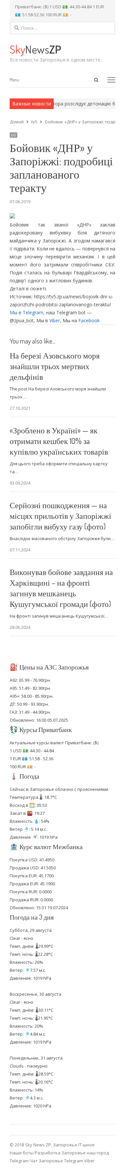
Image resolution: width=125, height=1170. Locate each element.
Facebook (89, 320)
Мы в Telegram (26, 312)
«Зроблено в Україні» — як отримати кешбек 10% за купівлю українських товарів (59, 441)
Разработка (48, 1153)
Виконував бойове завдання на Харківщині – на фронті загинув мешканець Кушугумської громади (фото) (61, 588)
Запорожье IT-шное (74, 1145)
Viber (54, 320)
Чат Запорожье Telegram (56, 1161)
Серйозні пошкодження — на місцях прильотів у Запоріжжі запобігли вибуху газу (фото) (60, 515)
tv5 (13, 135)
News (35, 49)
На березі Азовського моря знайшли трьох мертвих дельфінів (55, 366)
